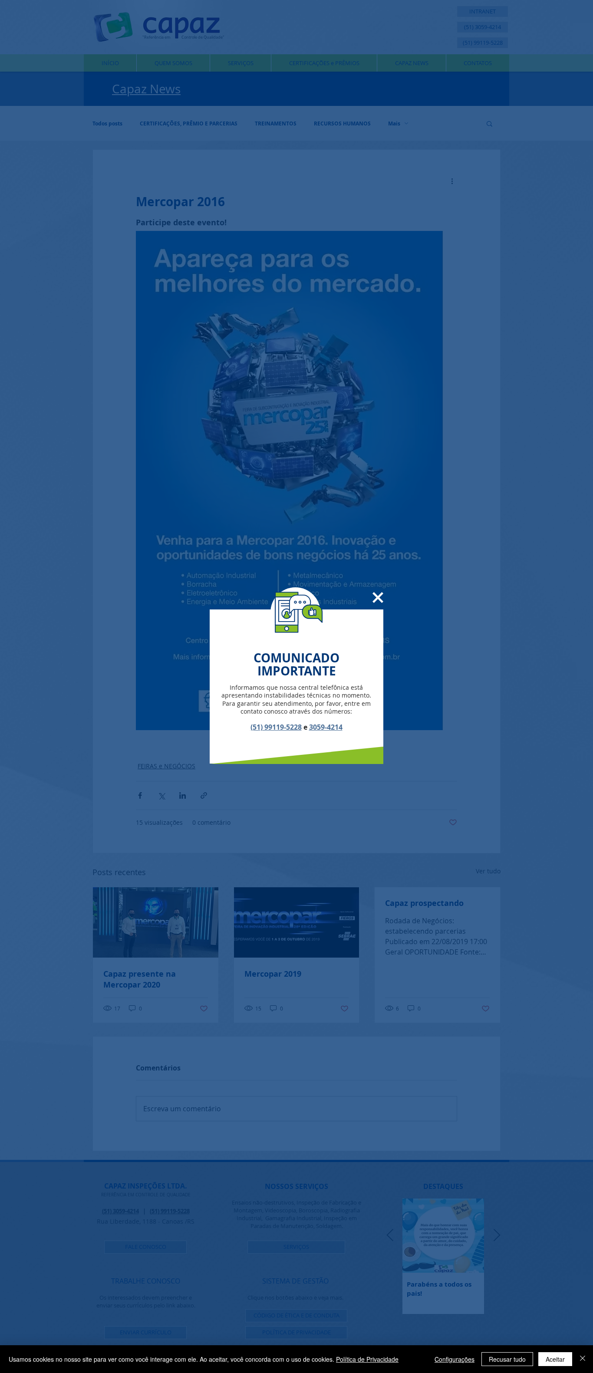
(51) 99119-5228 (276, 727)
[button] (377, 597)
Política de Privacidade (367, 1359)
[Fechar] (582, 1359)
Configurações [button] (454, 1359)
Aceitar (555, 1359)
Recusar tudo (507, 1359)
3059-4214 (326, 727)
